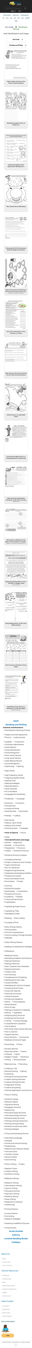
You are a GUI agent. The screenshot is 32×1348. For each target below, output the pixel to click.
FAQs (4, 1258)
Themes (8, 1021)
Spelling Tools (10, 781)
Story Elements (11, 1037)
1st (3, 18)
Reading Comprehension (9, 1289)
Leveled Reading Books (16, 1238)
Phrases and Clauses (13, 876)
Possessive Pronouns (13, 894)
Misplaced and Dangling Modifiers (18, 873)
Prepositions (10, 848)
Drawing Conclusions (13, 994)
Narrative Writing (11, 1196)
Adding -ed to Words (13, 825)
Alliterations (9, 951)
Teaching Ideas (7, 1279)
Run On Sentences (12, 868)
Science (16, 1235)
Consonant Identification (14, 745)
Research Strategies (12, 1219)
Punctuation (10, 881)
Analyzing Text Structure (14, 1018)
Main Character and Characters (17, 966)
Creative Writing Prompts (15, 1082)
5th (19, 18)
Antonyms (20, 803)
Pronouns (21, 848)
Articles (8, 843)
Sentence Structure (21, 851)
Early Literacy (20, 918)
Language (21, 799)
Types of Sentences (12, 865)
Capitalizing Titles (12, 911)
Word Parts (23, 811)
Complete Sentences (13, 860)
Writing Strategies (12, 1129)
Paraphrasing (10, 1146)
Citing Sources (10, 1228)
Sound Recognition (12, 764)
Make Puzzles (7, 1301)
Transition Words (11, 1154)
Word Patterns (10, 747)
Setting (8, 1013)
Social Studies (16, 1231)
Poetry (22, 1164)
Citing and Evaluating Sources (16, 1133)
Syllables (8, 742)
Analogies (24, 828)
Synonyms (9, 803)
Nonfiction (25, 1057)
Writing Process (20, 1060)
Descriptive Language (13, 1138)
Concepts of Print (11, 922)
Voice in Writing (11, 1095)
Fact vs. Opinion (11, 1032)
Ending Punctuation (13, 888)
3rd (11, 18)
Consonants (19, 742)
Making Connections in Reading (17, 1010)
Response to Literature (13, 1202)
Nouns (23, 833)
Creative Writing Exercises (15, 1079)
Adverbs (8, 845)
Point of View (10, 1007)
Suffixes (17, 816)
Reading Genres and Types (15, 1040)
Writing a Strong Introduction (16, 1121)
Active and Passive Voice (14, 879)
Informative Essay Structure (15, 1115)
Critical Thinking (7, 1316)
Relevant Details (11, 1102)
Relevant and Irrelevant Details (17, 1149)
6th (22, 18)
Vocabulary (9, 799)
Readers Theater (11, 1057)
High (16, 21)
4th (15, 18)
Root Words (9, 820)
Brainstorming (10, 1064)
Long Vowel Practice (13, 758)
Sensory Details (11, 1157)
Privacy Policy (6, 1262)
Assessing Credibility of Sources (17, 1223)
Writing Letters (11, 930)
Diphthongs (9, 766)
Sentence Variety (11, 1099)
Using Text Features (12, 991)
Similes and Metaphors (14, 999)
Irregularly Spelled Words (14, 778)
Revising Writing (11, 1071)
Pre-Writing (9, 1216)
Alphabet (8, 938)
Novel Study (9, 1044)
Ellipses (20, 897)
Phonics (8, 737)
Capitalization (10, 902)
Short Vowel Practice (13, 755)
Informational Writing (13, 1186)
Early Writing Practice (13, 927)
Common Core (7, 1296)
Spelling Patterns (11, 786)
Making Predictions (12, 961)
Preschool (16, 15)
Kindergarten (25, 15)
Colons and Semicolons (14, 899)
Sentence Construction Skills (16, 1126)
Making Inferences (12, 964)
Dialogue (8, 1141)
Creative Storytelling (13, 1088)
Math (16, 721)
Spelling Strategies (12, 783)
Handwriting (10, 1205)
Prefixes (8, 816)
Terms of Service (7, 1265)
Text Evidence (10, 1026)
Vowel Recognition (12, 753)
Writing (8, 1060)
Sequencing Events (12, 969)
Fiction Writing (10, 1164)
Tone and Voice (11, 1151)
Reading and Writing (16, 724)
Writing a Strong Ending (14, 1124)
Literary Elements (12, 996)
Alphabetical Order (12, 914)
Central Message (21, 1021)
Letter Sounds (19, 737)
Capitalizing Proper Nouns (15, 906)
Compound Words (12, 808)
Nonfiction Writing (12, 1174)
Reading (8, 918)
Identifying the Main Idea (14, 980)
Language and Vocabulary (15, 794)
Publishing (9, 1074)
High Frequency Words (14, 775)
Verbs (7, 837)
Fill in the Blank (11, 791)
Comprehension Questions (15, 1024)
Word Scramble (11, 789)
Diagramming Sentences (14, 870)
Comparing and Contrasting (16, 977)
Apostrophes (10, 891)
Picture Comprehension (14, 932)
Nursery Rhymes (11, 1049)
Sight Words (10, 771)
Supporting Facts (11, 1034)
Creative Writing (11, 1171)
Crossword (6, 1306)
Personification (11, 1004)
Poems (24, 1051)
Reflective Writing (12, 1178)
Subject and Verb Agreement (16, 735)
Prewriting (23, 1064)
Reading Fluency (11, 955)
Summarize (24, 1037)
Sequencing (9, 1110)
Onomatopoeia (19, 1002)
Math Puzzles (6, 1313)
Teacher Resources (9, 1271)
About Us (5, 1254)
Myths (17, 1054)
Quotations (9, 897)
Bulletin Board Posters (9, 1285)
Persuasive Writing (12, 1191)
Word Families (10, 811)
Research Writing (11, 1183)
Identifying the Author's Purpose (17, 985)
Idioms (7, 1002)
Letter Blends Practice (13, 761)
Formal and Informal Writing (16, 1143)
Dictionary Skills (11, 828)
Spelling (20, 766)
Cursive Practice (11, 1213)
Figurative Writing (12, 1105)
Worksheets (7, 15)
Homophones (10, 806)
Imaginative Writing (12, 1085)
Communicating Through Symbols (18, 935)
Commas (8, 886)
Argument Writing (12, 1194)
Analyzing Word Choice (14, 988)
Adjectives (18, 843)
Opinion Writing (11, 1188)
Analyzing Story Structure (15, 1015)
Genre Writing (10, 1160)
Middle (27, 18)
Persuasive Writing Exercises (16, 1077)
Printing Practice (11, 1209)
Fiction (20, 1044)
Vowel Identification (12, 750)
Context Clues (10, 972)
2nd (7, 18)
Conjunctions (20, 845)
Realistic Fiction (11, 1169)
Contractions (23, 891)
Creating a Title (11, 1068)
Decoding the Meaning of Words (17, 730)
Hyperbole (18, 1013)
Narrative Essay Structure (14, 1118)
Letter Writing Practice (13, 942)
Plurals (20, 881)
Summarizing (10, 975)
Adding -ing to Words (13, 823)
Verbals (8, 851)
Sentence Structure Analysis (16, 855)
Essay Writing (10, 1199)
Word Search (6, 1309)
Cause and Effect (11, 983)
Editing (23, 1071)
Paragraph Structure (13, 1107)
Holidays (16, 1242)
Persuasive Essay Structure (15, 1113)
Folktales (8, 1054)
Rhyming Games (11, 1051)
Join (7, 1335)
